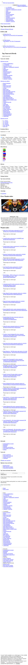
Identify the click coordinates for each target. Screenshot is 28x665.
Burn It (7, 141)
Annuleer (18, 663)
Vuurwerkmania (6, 95)
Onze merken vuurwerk (8, 455)
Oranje (4, 154)
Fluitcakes (8, 13)
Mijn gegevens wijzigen (8, 466)
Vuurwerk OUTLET (10, 8)
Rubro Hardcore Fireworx (8, 98)
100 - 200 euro (6, 125)
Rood (4, 151)
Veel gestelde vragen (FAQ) (9, 448)
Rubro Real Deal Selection (8, 93)
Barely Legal (5, 89)
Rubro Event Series (7, 85)
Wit (4, 160)
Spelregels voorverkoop (8, 447)
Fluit (13, 167)
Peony (16, 166)
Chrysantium (20, 170)
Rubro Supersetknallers (8, 92)
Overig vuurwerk (9, 19)
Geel (4, 157)
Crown (16, 169)
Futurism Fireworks (7, 102)
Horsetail (6, 173)
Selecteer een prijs (4, 118)
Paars (4, 156)
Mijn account (6, 489)
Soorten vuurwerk (7, 457)
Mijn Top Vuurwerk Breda (8, 2)
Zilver (4, 152)
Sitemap (4, 449)
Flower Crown (21, 171)
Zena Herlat (5, 104)
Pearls (21, 169)
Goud (4, 149)
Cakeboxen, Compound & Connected (13, 9)
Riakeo (4, 84)
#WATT (4, 101)
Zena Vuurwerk (6, 108)
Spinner (3, 170)
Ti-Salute (21, 166)
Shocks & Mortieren (10, 14)
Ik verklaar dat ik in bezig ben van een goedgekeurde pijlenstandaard (11, 663)
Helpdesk (5, 446)
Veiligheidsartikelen (10, 20)
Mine (20, 167)
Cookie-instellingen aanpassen (7, 479)
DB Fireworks (6, 110)
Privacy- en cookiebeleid (22, 478)
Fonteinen (8, 16)
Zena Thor (20, 140)
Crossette (7, 171)
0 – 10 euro (5, 120)
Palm (24, 167)
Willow (25, 166)
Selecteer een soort (4, 61)
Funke (19, 141)
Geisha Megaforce (7, 96)
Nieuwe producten (7, 454)
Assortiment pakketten (10, 17)
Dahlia (8, 167)
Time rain (8, 170)
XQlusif (4, 88)
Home (4, 488)
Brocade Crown (5, 166)
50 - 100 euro (6, 124)
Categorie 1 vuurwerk (10, 21)
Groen (4, 150)
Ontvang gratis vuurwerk (8, 559)
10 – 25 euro (5, 121)
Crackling (4, 167)
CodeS (4, 103)
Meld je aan (3, 474)
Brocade (25, 169)
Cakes (7, 10)
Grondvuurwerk (9, 15)
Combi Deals (6, 116)
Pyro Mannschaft (6, 106)
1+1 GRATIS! (9, 7)
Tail (9, 169)
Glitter (16, 167)
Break (12, 169)
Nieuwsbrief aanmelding (8, 467)
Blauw (4, 153)
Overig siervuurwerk (7, 113)
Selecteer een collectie (5, 81)
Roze (4, 158)
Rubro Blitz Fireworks (7, 97)
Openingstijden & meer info (7, 182)
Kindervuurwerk (6, 111)
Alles (3, 137)
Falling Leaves (13, 171)
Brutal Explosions (6, 83)
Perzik (4, 159)
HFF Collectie (6, 105)
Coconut (11, 166)
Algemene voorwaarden (12, 478)
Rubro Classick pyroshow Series (10, 99)
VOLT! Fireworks (7, 86)
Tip (25, 170)
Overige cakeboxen (7, 109)
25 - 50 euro (5, 123)
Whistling (14, 170)
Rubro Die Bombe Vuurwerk (9, 91)
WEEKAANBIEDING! (22, 6)
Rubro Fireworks (6, 90)
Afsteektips (5, 458)
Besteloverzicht (6, 465)
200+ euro (5, 126)
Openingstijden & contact (8, 443)
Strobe (5, 169)
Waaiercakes (8, 12)
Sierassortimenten (6, 112)
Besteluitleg (5, 444)
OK (14, 663)
